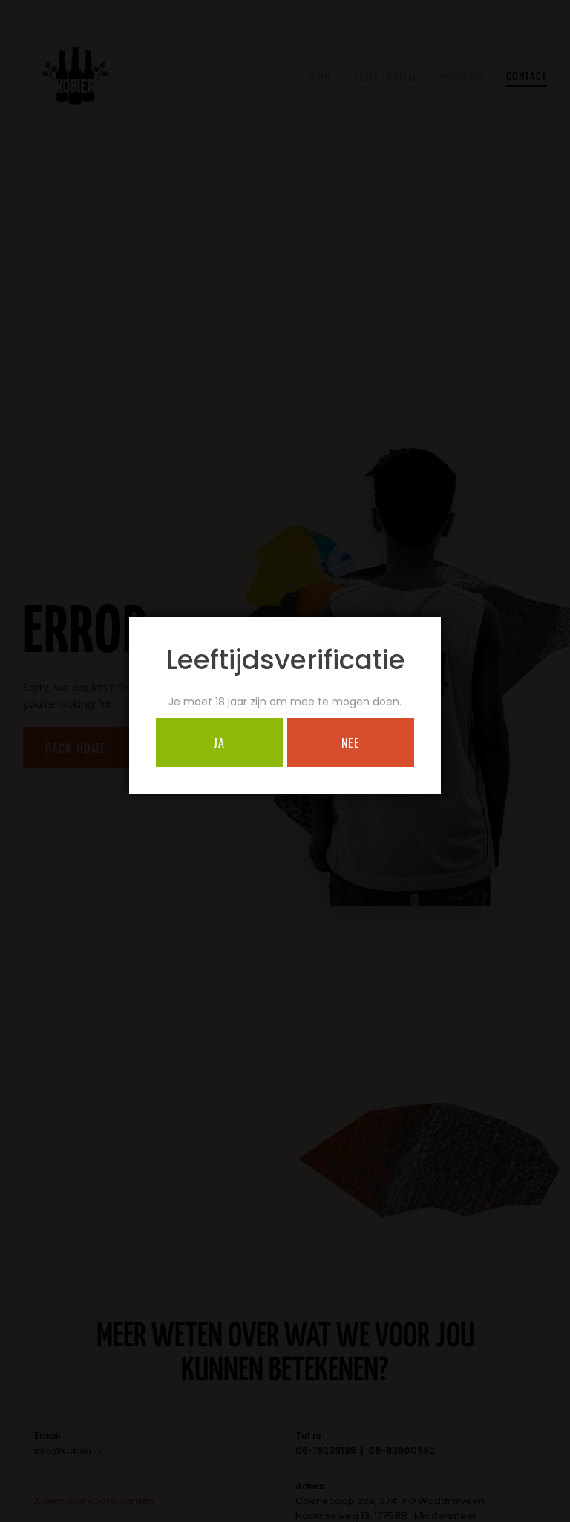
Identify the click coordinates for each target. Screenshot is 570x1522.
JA (219, 742)
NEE (351, 742)
